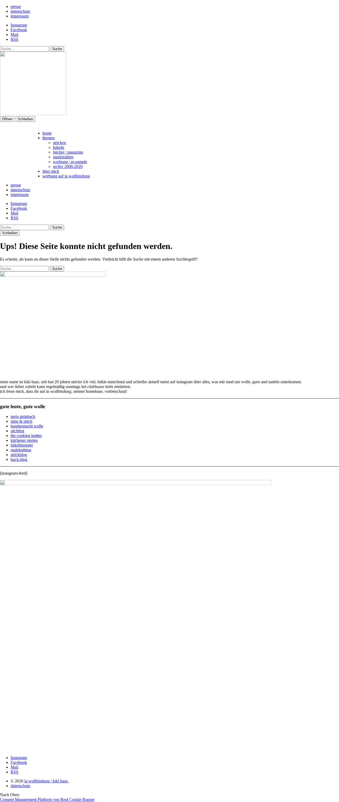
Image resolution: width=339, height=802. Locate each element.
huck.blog (19, 459)
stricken (59, 142)
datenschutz (20, 11)
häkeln (58, 147)
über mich (50, 171)
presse (16, 6)
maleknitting (21, 450)
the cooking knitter (26, 435)
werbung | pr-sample (70, 161)
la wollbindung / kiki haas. (46, 781)
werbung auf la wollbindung (66, 176)
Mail (14, 34)
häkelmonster (22, 445)
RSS (14, 39)
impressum (20, 16)
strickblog (19, 454)
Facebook (19, 30)
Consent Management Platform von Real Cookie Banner (47, 799)
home (47, 133)
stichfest (17, 431)
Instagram (19, 25)
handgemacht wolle (27, 426)
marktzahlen (63, 157)
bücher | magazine (68, 152)
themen (48, 138)
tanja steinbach (23, 416)
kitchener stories (24, 440)
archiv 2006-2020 (68, 166)
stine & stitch (21, 421)
